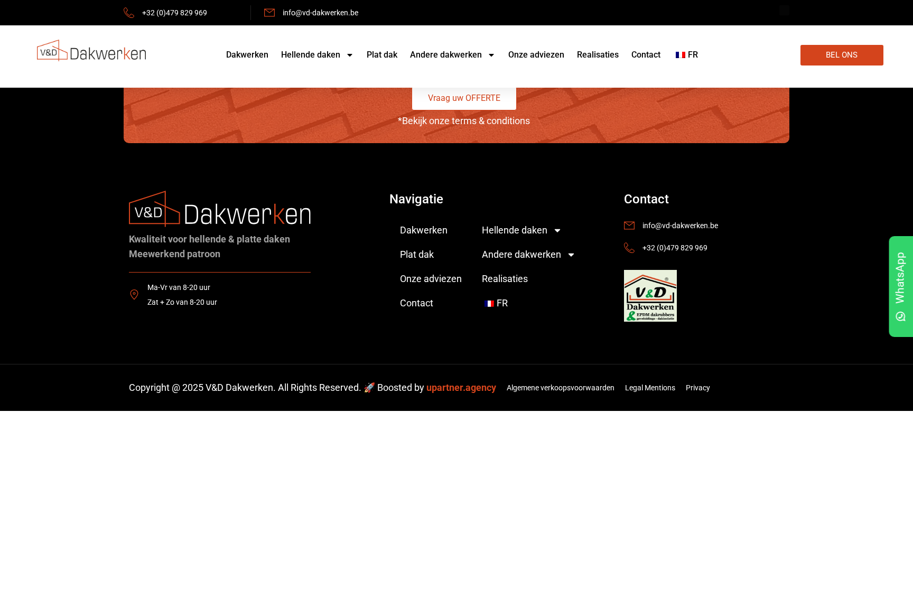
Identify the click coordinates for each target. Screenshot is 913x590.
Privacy (698, 387)
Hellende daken (310, 55)
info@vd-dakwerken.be (320, 12)
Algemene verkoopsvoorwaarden (560, 387)
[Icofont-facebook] (784, 10)
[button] (464, 98)
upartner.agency (461, 387)
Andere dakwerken (446, 55)
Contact (645, 55)
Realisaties (598, 55)
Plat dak (382, 55)
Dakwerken (247, 55)
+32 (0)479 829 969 (174, 12)
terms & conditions (491, 120)
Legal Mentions (650, 387)
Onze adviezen (536, 55)
